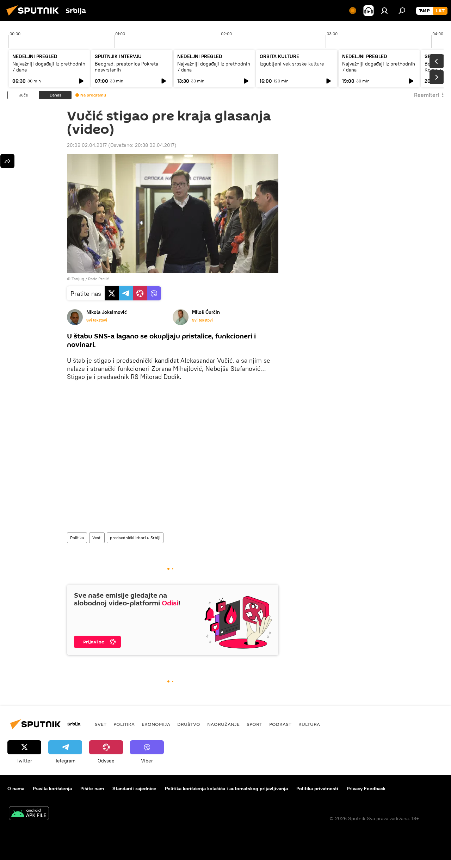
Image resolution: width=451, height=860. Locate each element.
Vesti (96, 537)
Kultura (309, 724)
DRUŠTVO (188, 724)
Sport (254, 724)
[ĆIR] (424, 11)
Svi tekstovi (96, 320)
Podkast (280, 724)
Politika (77, 537)
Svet (100, 724)
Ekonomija (156, 724)
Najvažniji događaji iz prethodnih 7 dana (48, 67)
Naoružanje (223, 724)
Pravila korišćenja (52, 788)
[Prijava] (384, 11)
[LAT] (440, 11)
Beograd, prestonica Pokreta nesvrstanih (126, 67)
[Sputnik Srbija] (35, 16)
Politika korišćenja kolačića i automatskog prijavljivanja (226, 788)
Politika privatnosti (317, 788)
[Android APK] (29, 814)
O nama (15, 788)
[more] (7, 161)
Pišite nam (92, 788)
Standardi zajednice (134, 788)
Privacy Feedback (366, 788)
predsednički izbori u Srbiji (135, 537)
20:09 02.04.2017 (87, 145)
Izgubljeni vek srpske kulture (292, 64)
